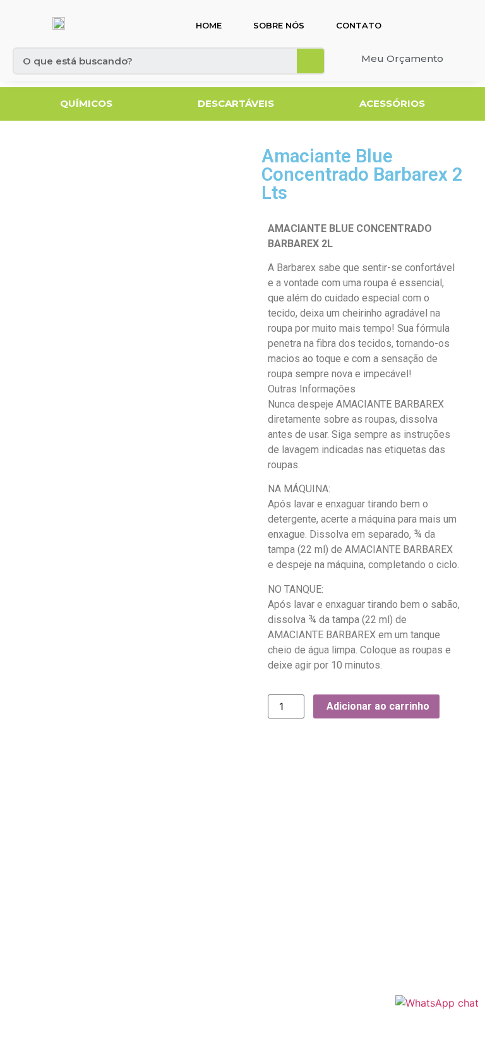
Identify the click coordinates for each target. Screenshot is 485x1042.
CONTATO (358, 25)
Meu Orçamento (402, 58)
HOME (209, 25)
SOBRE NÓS (278, 25)
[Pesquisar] (310, 61)
